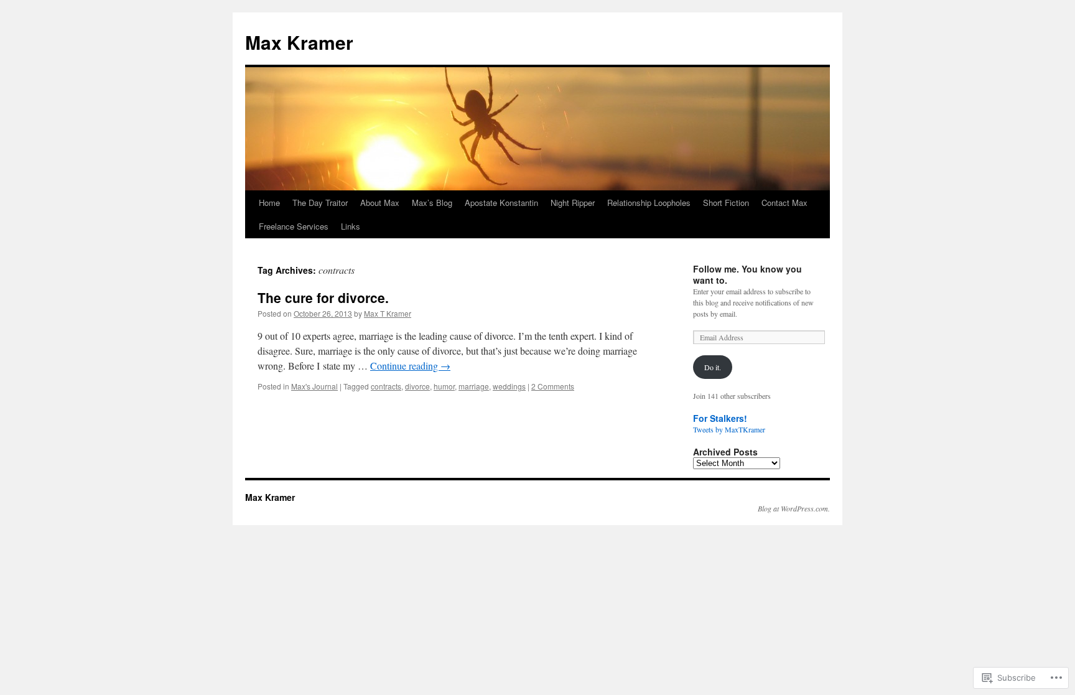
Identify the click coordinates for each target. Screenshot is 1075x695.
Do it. (712, 367)
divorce (417, 386)
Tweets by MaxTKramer (729, 429)
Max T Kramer (387, 313)
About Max (379, 202)
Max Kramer (299, 42)
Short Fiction (726, 202)
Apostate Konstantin (501, 202)
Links (350, 226)
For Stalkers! (720, 418)
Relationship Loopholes (649, 202)
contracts (386, 386)
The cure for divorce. (323, 297)
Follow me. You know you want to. (747, 274)
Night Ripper (573, 202)
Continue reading (410, 365)
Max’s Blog (432, 202)
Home (269, 202)
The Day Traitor (320, 202)
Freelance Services (293, 226)
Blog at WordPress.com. (794, 508)
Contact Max (784, 202)
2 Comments (552, 386)
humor (444, 386)
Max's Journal (314, 386)
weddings (509, 386)
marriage (473, 386)
